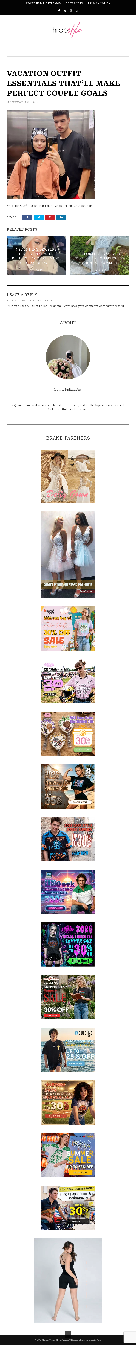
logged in (26, 300)
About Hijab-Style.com (44, 3)
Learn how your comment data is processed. (93, 306)
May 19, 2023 (36, 270)
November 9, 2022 (20, 102)
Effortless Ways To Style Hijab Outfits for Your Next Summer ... (100, 258)
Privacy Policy (99, 3)
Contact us (75, 3)
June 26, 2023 (99, 270)
